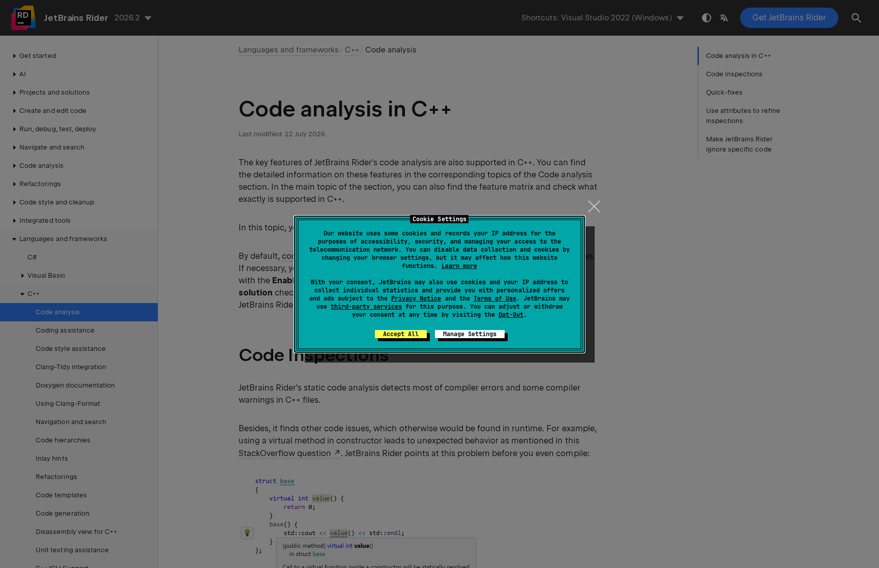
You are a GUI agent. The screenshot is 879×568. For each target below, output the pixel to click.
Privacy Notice (416, 298)
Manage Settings (469, 334)
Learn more (459, 266)
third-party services (366, 307)
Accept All (401, 334)
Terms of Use (495, 298)
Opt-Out (511, 315)
